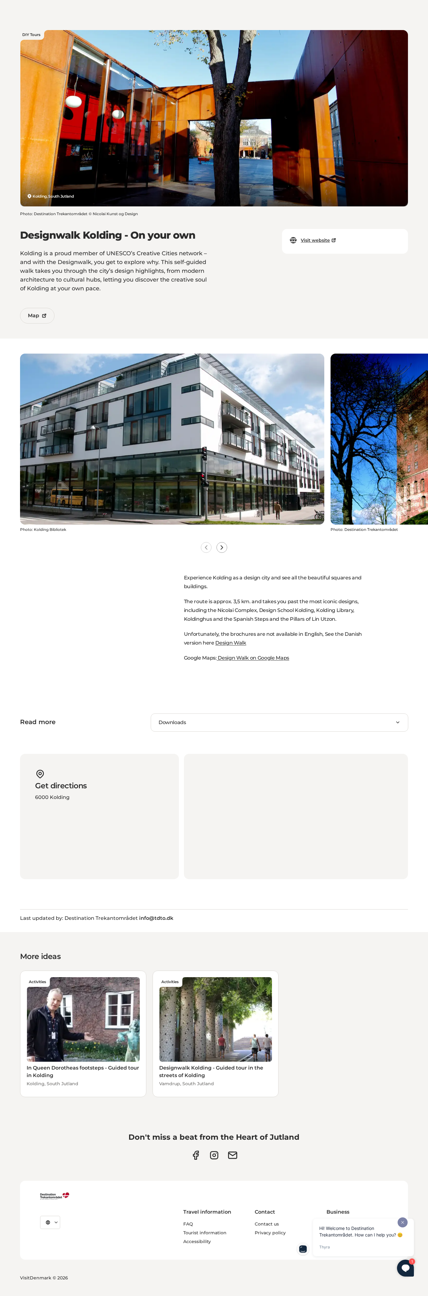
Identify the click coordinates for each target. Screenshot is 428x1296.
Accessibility (197, 1241)
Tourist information (205, 1233)
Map (33, 316)
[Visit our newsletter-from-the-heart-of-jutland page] (232, 1155)
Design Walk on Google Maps (253, 658)
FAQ (188, 1224)
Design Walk (230, 643)
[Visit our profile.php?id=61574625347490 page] (195, 1155)
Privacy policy (270, 1233)
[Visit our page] (214, 1155)
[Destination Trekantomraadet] (55, 1196)
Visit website (315, 240)
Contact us (267, 1224)
